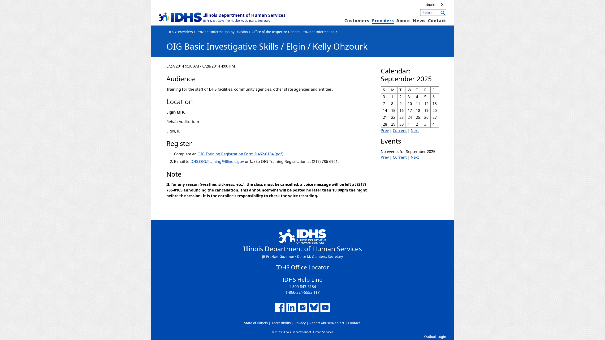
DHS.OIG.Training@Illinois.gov (217, 161)
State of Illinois (256, 323)
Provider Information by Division (222, 32)
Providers (383, 20)
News (419, 20)
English (431, 4)
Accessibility (281, 323)
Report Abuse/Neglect (326, 323)
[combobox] (435, 4)
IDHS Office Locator (302, 267)
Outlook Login (435, 336)
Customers (356, 20)
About (403, 20)
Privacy (300, 323)
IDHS (170, 32)
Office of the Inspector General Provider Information (293, 32)
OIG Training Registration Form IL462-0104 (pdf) (240, 154)
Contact (437, 20)
